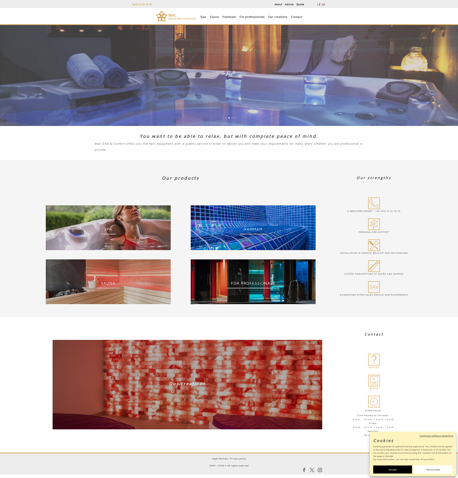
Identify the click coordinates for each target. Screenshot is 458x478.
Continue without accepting (436, 435)
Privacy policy (238, 458)
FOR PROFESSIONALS (253, 283)
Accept (393, 469)
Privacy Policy (427, 459)
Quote (300, 4)
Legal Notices (220, 458)
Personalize (433, 469)
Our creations (278, 16)
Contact (296, 16)
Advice (289, 4)
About (278, 4)
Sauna (214, 16)
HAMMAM (253, 229)
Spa (203, 16)
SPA (108, 229)
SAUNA (108, 283)
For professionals (252, 16)
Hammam (229, 16)
